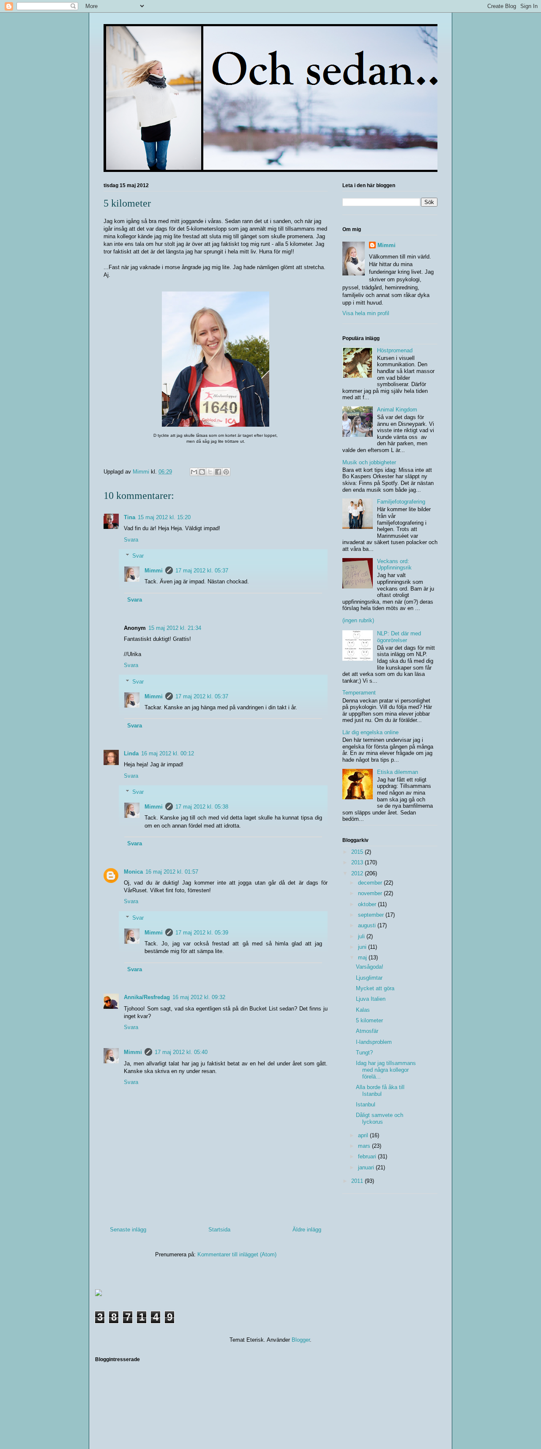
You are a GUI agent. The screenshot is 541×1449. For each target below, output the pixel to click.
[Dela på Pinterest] (226, 472)
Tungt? (364, 1052)
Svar (138, 556)
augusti (367, 925)
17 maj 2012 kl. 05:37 (201, 570)
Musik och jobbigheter (369, 462)
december (371, 883)
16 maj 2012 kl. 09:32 (198, 997)
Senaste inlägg (128, 1229)
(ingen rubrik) (358, 620)
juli (362, 936)
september (371, 915)
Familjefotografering (401, 501)
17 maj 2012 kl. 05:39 (201, 932)
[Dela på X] (210, 472)
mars (365, 1146)
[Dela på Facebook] (218, 472)
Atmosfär (367, 1031)
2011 (358, 1181)
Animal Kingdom (397, 409)
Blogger (301, 1340)
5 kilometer (369, 1020)
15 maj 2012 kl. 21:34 (174, 628)
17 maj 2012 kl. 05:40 (181, 1052)
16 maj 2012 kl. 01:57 (171, 872)
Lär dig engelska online (370, 732)
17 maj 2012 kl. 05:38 (201, 806)
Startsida (219, 1229)
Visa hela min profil (365, 313)
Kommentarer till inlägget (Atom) (236, 1254)
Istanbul (365, 1104)
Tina (129, 517)
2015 (358, 852)
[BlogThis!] (202, 472)
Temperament (359, 692)
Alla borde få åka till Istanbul (380, 1090)
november (371, 893)
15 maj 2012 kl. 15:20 (164, 517)
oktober (368, 904)
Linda (131, 753)
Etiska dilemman (397, 772)
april (364, 1135)
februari (368, 1156)
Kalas (363, 1010)
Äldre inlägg (306, 1229)
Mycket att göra (375, 988)
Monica (133, 872)
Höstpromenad (395, 350)
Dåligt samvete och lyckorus (379, 1118)
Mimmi (154, 570)
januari (367, 1167)
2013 (358, 862)
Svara (131, 540)
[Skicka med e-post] (194, 472)
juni (363, 947)
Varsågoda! (369, 967)
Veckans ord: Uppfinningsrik (394, 564)
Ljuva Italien (370, 999)
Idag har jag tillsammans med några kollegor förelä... (386, 1069)
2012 (358, 873)
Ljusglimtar (369, 978)
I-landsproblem (374, 1042)
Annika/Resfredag (147, 997)
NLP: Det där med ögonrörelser (399, 636)
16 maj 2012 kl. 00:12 (167, 753)
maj (363, 957)
